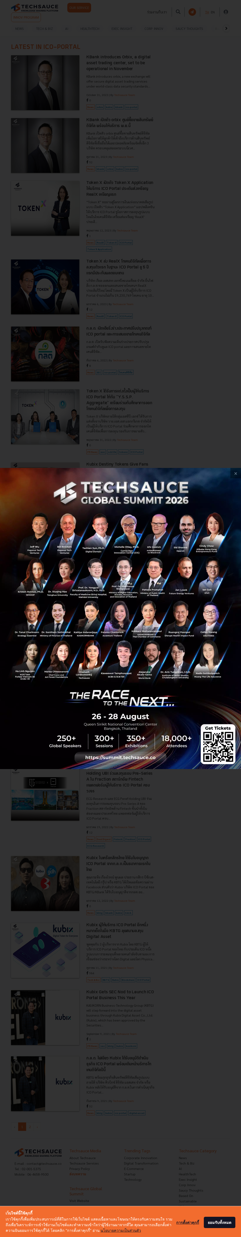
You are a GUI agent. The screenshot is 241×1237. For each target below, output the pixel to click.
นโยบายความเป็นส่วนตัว (120, 1230)
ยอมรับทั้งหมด (219, 1222)
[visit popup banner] (120, 618)
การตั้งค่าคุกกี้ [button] (187, 1222)
